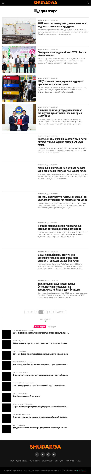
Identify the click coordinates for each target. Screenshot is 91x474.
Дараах (60, 312)
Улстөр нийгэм (35, 461)
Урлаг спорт (70, 461)
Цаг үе (78, 461)
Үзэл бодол (59, 461)
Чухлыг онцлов (21, 461)
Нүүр (12, 461)
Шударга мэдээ (47, 461)
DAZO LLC (83, 471)
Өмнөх (30, 312)
